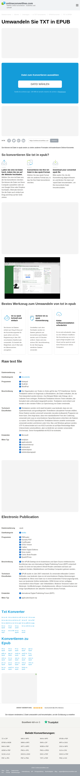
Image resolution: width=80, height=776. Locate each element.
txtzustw (5, 620)
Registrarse (62, 92)
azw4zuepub (11, 668)
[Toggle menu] (77, 5)
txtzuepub (3, 627)
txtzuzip (31, 626)
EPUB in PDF (63, 738)
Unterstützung (26, 771)
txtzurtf (17, 620)
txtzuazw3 (17, 627)
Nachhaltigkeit (49, 771)
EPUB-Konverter (54, 14)
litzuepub (30, 654)
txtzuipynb (17, 631)
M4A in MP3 (44, 738)
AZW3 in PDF (6, 750)
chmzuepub (30, 663)
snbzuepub (4, 659)
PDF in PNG (25, 758)
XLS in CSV (63, 750)
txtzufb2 (31, 620)
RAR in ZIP (43, 742)
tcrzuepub (10, 659)
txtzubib (11, 630)
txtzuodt (18, 617)
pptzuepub (30, 649)
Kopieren (54, 140)
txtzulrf (24, 620)
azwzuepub (30, 659)
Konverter (13, 612)
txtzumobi (10, 627)
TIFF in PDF (44, 758)
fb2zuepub (24, 649)
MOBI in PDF (44, 746)
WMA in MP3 (25, 742)
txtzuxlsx (11, 617)
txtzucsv (11, 623)
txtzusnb (25, 626)
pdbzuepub (4, 654)
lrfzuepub (16, 649)
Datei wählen (40, 84)
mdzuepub (24, 663)
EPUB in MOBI (6, 742)
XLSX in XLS (6, 754)
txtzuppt (18, 623)
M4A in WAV (5, 746)
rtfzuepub (3, 649)
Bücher (16, 14)
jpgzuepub (10, 654)
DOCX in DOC (25, 754)
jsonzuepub (17, 663)
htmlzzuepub (24, 668)
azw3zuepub (24, 654)
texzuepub (4, 668)
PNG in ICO (63, 758)
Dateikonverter (6, 14)
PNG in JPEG (44, 750)
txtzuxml (11, 620)
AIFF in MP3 (25, 746)
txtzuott (24, 617)
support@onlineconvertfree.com (68, 771)
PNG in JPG (25, 750)
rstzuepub (17, 668)
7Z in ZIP (5, 738)
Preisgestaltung (39, 771)
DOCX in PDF (63, 754)
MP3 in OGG (63, 742)
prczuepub (4, 663)
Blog (56, 771)
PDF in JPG (5, 758)
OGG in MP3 (63, 746)
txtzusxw (31, 617)
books (24, 533)
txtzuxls (4, 617)
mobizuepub (17, 654)
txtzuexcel (23, 631)
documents (26, 377)
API (32, 771)
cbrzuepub (24, 659)
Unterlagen (25, 14)
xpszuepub (17, 659)
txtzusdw (5, 623)
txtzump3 (3, 631)
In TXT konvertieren (39, 14)
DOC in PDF (44, 754)
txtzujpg (31, 623)
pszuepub (10, 663)
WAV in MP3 (25, 738)
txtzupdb (25, 623)
